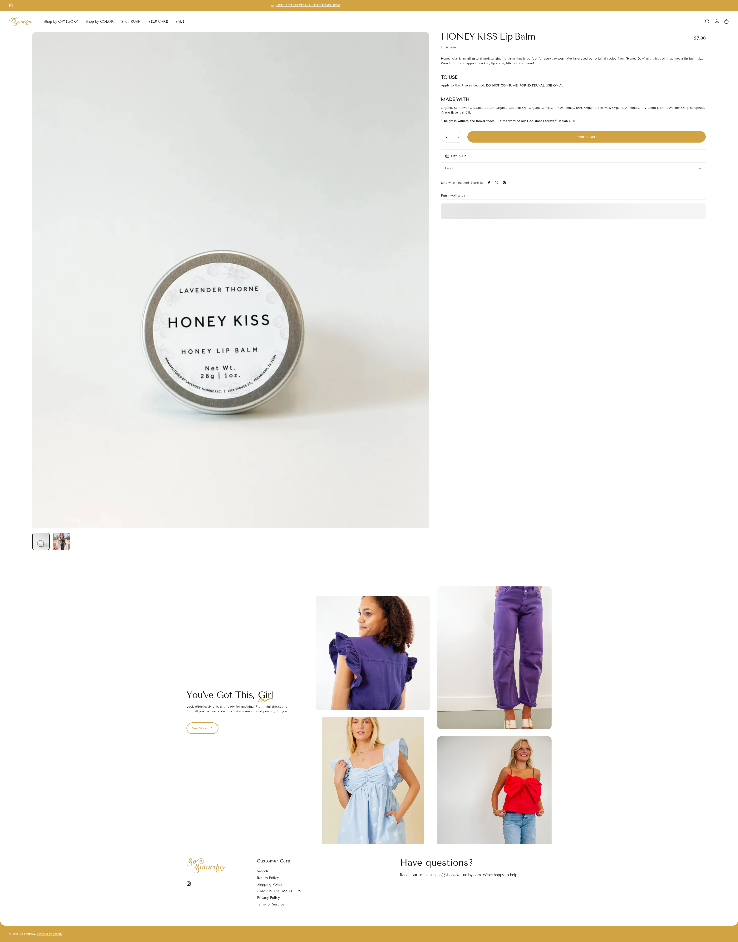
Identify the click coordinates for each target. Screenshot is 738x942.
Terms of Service (270, 904)
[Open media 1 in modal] (230, 280)
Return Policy (268, 878)
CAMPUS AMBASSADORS (279, 891)
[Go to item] (41, 541)
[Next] (419, 281)
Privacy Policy (268, 898)
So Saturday (448, 47)
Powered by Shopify (49, 933)
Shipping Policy (270, 884)
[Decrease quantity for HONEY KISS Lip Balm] (445, 136)
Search (262, 871)
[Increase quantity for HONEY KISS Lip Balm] (459, 136)
